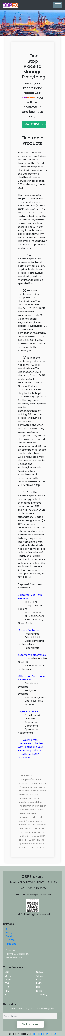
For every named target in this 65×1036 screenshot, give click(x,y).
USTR (7, 979)
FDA (6, 983)
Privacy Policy (14, 957)
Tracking (11, 944)
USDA (39, 972)
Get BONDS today (36, 124)
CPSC (39, 976)
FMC (38, 983)
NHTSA (39, 991)
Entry (9, 932)
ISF (7, 928)
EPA (6, 987)
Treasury (41, 994)
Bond (9, 936)
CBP (6, 972)
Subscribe (30, 1024)
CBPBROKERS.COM (44, 1034)
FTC (6, 991)
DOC (38, 979)
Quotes (10, 940)
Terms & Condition (17, 954)
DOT (38, 987)
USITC (7, 976)
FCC (6, 994)
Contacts (11, 950)
